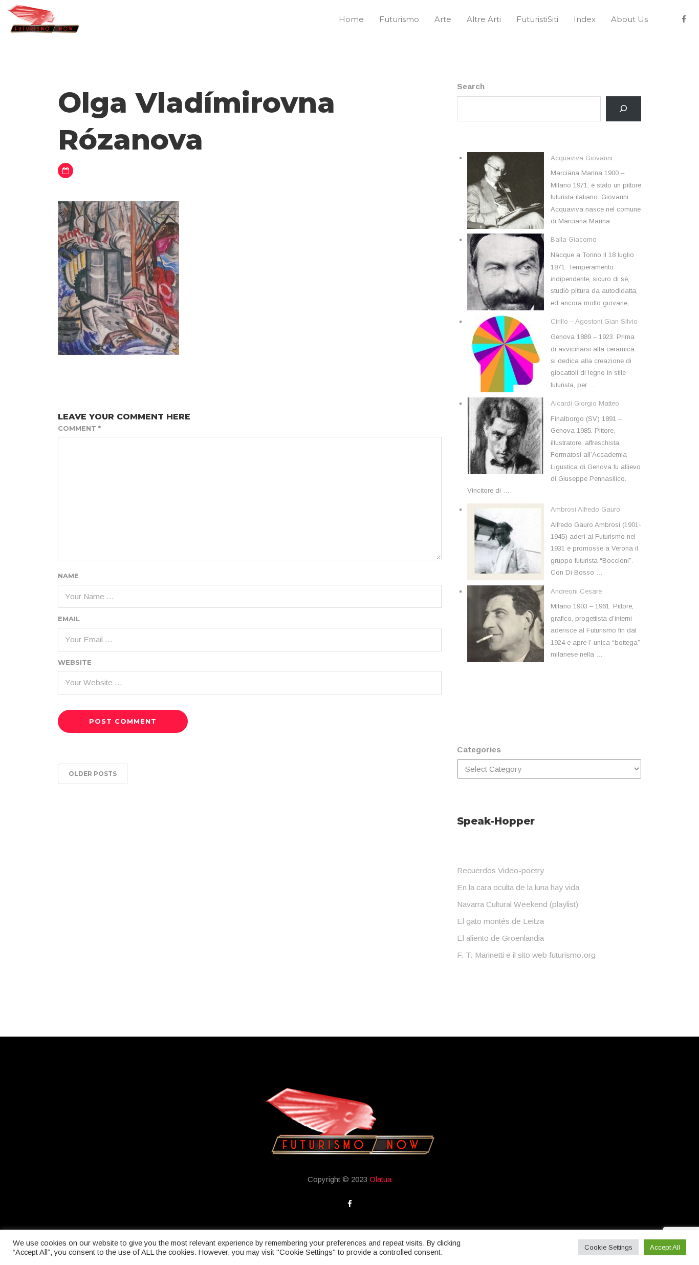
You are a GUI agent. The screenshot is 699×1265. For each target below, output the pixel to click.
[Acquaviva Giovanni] (505, 190)
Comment (79, 428)
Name (68, 576)
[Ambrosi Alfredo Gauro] (505, 541)
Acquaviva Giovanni (582, 158)
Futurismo (399, 19)
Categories (479, 749)
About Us (629, 19)
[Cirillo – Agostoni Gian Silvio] (505, 353)
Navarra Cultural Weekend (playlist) (517, 904)
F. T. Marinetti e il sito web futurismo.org (526, 955)
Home (351, 19)
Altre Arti (484, 19)
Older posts (93, 773)
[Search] (623, 108)
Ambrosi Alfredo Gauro (585, 509)
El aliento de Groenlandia (500, 938)
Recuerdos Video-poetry (500, 870)
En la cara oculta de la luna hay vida (518, 887)
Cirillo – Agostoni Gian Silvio (594, 321)
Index (585, 19)
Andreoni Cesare (576, 591)
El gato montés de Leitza (500, 921)
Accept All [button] (665, 1247)
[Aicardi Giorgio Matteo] (505, 435)
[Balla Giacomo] (505, 272)
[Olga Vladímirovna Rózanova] (118, 277)
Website (75, 662)
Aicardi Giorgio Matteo (585, 403)
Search (471, 86)
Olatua (380, 1179)
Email (69, 619)
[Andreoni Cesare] (505, 623)
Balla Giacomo (574, 239)
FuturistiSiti (537, 19)
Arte (442, 19)
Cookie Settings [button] (608, 1247)
